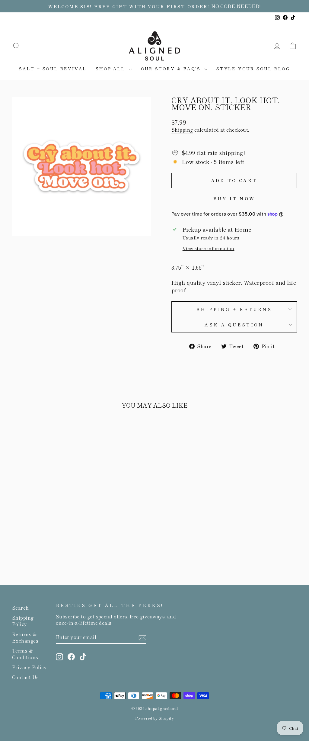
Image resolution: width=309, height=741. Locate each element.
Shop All (111, 69)
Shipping (182, 130)
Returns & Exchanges (25, 637)
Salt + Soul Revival (53, 69)
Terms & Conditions (25, 653)
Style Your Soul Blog (253, 69)
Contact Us (25, 677)
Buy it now (234, 198)
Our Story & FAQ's (172, 69)
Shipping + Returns (234, 309)
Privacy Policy (29, 667)
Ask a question (234, 324)
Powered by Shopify (154, 718)
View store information (208, 248)
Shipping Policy (23, 620)
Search (20, 607)
